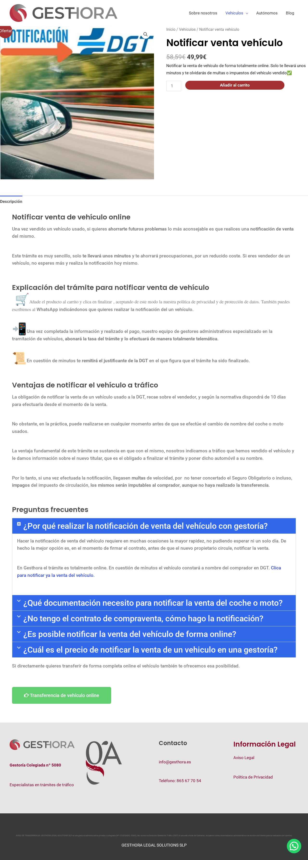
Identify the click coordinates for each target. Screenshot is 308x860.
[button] (145, 34)
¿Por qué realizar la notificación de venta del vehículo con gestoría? (145, 526)
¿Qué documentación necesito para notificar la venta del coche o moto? (153, 603)
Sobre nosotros (203, 13)
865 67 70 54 (189, 780)
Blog (290, 13)
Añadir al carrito (235, 85)
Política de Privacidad (253, 777)
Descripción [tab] (11, 201)
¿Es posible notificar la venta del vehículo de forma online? (129, 634)
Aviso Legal (243, 757)
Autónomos (267, 13)
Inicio (170, 29)
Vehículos (234, 13)
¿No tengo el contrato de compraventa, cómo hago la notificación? (143, 618)
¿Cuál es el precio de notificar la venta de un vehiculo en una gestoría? (150, 649)
